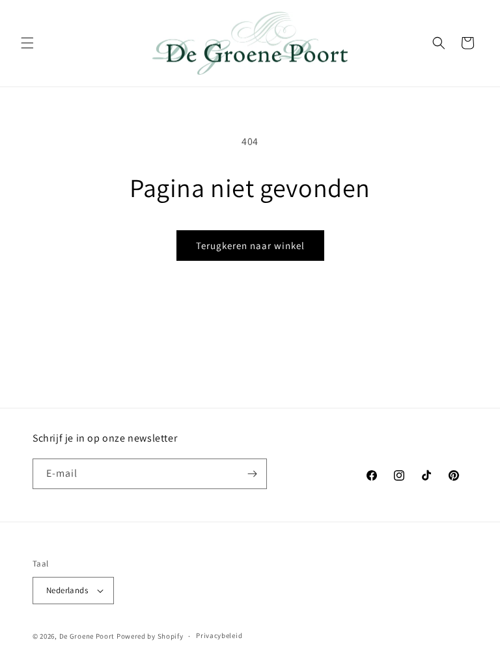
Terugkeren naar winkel (250, 245)
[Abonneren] (252, 474)
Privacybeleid (219, 635)
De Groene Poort (87, 636)
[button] (27, 43)
